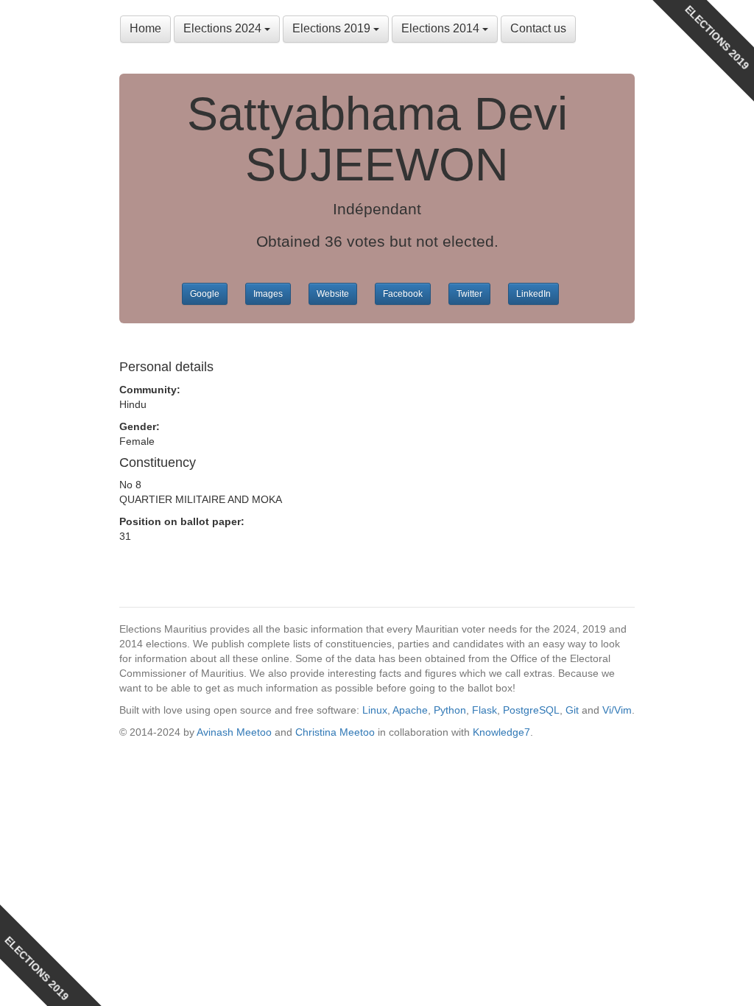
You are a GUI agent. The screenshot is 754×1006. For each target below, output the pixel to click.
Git (572, 710)
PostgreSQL (531, 710)
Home (145, 28)
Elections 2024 (223, 28)
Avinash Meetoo (234, 732)
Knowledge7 (501, 732)
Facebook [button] (403, 294)
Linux (374, 710)
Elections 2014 (441, 28)
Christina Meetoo (335, 732)
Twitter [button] (469, 294)
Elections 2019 (332, 28)
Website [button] (333, 294)
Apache (410, 710)
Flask (484, 710)
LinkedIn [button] (533, 294)
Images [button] (268, 294)
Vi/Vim (617, 710)
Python (450, 710)
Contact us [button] (538, 28)
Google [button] (204, 294)
